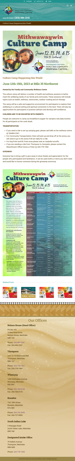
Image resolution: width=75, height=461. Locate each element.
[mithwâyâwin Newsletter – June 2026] (10, 288)
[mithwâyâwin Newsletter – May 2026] (47, 288)
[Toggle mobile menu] (71, 6)
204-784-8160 (19, 389)
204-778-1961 (19, 366)
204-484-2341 (19, 342)
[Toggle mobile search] (68, 6)
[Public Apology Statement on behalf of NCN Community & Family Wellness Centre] (28, 288)
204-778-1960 (19, 452)
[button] (4, 292)
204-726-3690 (19, 412)
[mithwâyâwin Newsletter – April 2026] (65, 288)
